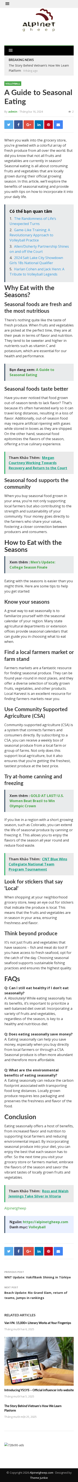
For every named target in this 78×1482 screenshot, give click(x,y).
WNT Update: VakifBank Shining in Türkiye (37, 1277)
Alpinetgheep (15, 1208)
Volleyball (12, 83)
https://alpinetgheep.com (45, 1222)
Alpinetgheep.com (41, 1473)
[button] (7, 4)
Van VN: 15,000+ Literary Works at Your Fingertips (37, 1323)
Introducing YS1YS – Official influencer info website (39, 1390)
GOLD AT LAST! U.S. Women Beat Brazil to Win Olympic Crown (37, 800)
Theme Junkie (39, 1478)
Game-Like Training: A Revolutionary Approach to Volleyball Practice (31, 235)
